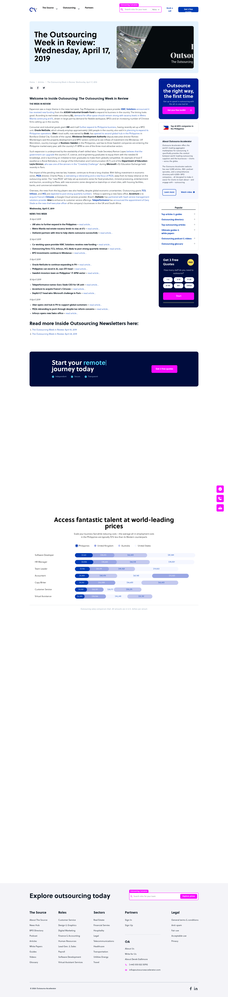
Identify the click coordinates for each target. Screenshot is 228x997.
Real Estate (99, 920)
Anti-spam (176, 925)
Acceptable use (178, 936)
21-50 (168, 286)
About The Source (38, 920)
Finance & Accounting (69, 936)
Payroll (61, 952)
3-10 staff (148, 686)
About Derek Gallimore (136, 959)
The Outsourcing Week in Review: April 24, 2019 (54, 334)
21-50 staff (131, 694)
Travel (96, 962)
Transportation (101, 952)
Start (178, 296)
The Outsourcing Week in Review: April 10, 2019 (54, 330)
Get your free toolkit (177, 110)
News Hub (35, 925)
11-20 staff (164, 686)
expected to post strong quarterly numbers (71, 194)
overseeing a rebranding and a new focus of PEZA (89, 176)
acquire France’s (42, 197)
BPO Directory (36, 931)
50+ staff (147, 694)
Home (32, 82)
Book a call (170, 9)
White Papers (36, 946)
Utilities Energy (101, 957)
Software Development (69, 957)
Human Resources (67, 941)
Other (189, 286)
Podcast (33, 936)
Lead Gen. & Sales (67, 946)
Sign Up (129, 925)
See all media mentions (181, 849)
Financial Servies (102, 925)
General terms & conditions (184, 920)
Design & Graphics (67, 925)
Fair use (175, 931)
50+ (178, 286)
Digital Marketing (66, 931)
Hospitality (99, 931)
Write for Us (130, 954)
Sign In (128, 920)
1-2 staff (131, 686)
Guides (33, 952)
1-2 (168, 280)
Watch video (186, 192)
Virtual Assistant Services (70, 962)
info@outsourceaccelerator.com (145, 970)
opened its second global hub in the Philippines (117, 133)
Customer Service (67, 920)
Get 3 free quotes (188, 10)
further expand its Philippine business (98, 127)
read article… (85, 224)
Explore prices (188, 896)
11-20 (189, 280)
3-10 (178, 280)
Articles (41, 82)
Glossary (34, 962)
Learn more (169, 192)
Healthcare (99, 946)
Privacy (174, 941)
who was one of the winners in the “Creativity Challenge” (71, 164)
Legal (96, 936)
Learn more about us (132, 837)
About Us (129, 949)
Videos (33, 957)
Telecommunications (104, 941)
